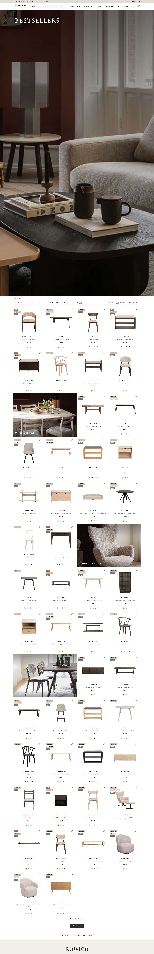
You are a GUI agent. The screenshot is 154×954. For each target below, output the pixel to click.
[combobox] (44, 6)
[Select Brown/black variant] (123, 521)
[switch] (80, 303)
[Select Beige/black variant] (24, 477)
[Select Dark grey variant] (91, 521)
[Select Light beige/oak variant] (27, 477)
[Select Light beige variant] (123, 869)
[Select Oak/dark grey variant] (124, 347)
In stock (75, 302)
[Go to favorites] (134, 6)
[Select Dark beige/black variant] (63, 738)
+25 (33, 477)
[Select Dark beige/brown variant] (27, 347)
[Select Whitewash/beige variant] (31, 391)
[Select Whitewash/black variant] (94, 347)
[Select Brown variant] (58, 347)
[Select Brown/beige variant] (89, 347)
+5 (65, 868)
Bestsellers (109, 6)
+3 (97, 347)
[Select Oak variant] (61, 347)
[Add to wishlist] (39, 309)
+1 (129, 347)
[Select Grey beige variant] (94, 521)
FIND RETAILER (123, 6)
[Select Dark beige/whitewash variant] (30, 347)
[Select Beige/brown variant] (123, 391)
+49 (97, 521)
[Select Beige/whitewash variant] (126, 391)
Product (111, 302)
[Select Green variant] (31, 913)
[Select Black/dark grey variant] (126, 347)
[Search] (62, 6)
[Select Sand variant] (29, 738)
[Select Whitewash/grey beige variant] (89, 825)
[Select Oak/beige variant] (29, 391)
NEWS (99, 6)
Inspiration (88, 6)
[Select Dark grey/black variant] (61, 738)
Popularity (133, 302)
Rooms (122, 302)
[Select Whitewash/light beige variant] (31, 825)
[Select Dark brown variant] (63, 913)
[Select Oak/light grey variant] (62, 868)
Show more (76, 926)
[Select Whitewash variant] (63, 347)
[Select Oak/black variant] (92, 347)
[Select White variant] (62, 390)
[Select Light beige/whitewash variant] (30, 477)
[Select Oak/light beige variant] (29, 825)
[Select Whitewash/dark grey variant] (94, 477)
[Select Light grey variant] (89, 521)
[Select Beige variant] (126, 869)
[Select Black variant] (31, 565)
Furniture (74, 6)
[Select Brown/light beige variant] (26, 825)
